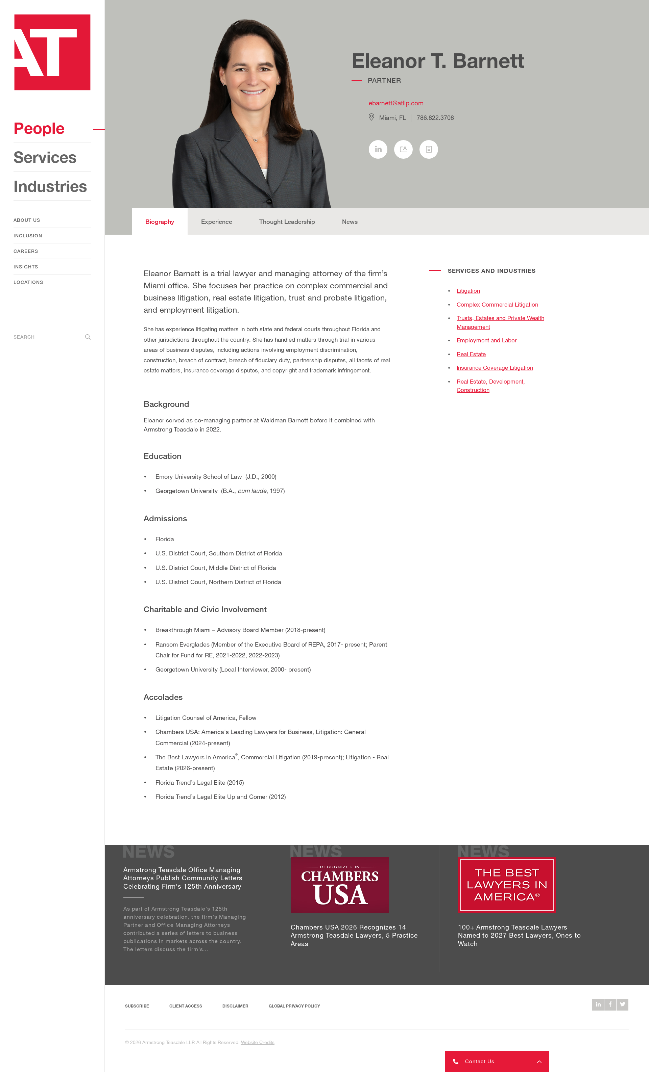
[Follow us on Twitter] (622, 1005)
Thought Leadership (287, 221)
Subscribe (137, 1006)
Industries (50, 186)
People (39, 128)
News (350, 221)
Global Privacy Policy (294, 1006)
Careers (26, 251)
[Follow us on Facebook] (610, 1005)
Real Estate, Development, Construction (491, 386)
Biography (159, 221)
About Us (27, 220)
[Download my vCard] (403, 149)
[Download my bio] (428, 149)
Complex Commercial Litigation (497, 304)
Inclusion (28, 235)
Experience (216, 221)
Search (24, 337)
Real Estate (471, 354)
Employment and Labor (487, 340)
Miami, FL (392, 117)
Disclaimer (235, 1006)
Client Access (185, 1006)
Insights (26, 266)
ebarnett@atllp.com (396, 103)
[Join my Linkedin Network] (378, 149)
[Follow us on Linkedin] (598, 1005)
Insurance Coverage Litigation (495, 367)
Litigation (468, 290)
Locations (28, 282)
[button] (497, 1061)
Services (45, 157)
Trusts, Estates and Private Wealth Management (500, 322)
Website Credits (257, 1042)
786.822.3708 (435, 117)
